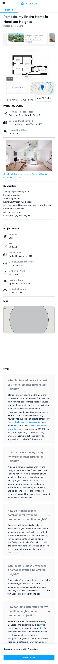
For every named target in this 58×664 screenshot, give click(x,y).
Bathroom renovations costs (28, 422)
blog (41, 628)
